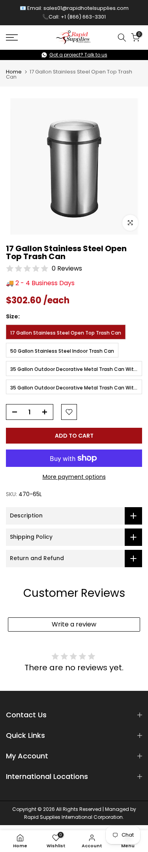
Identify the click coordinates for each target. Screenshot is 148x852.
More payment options (74, 477)
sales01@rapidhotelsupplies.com (86, 8)
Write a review (74, 624)
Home (14, 71)
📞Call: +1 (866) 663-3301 (74, 17)
